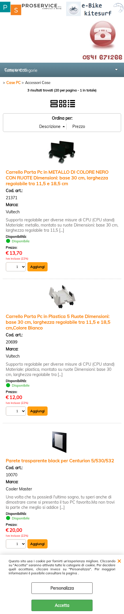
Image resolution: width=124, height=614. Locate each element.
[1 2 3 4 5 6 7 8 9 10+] (16, 267)
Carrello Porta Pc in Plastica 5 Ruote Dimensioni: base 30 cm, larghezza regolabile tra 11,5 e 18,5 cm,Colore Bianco (58, 322)
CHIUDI (119, 560)
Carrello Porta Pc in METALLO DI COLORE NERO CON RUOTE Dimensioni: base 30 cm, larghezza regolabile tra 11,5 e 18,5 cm (57, 177)
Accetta (62, 605)
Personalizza (62, 588)
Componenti (15, 69)
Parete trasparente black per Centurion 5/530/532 (60, 460)
